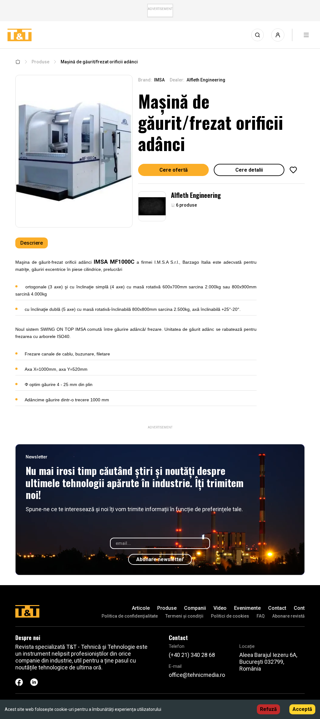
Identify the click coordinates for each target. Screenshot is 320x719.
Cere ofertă (173, 170)
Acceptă (302, 709)
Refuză (268, 709)
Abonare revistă (288, 616)
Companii (195, 608)
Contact (277, 608)
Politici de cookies (230, 616)
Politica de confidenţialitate (130, 616)
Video (220, 608)
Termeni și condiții (184, 616)
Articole (141, 608)
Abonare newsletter (160, 559)
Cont (299, 608)
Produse (40, 61)
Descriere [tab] (31, 243)
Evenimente (247, 608)
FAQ (261, 616)
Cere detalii (249, 170)
